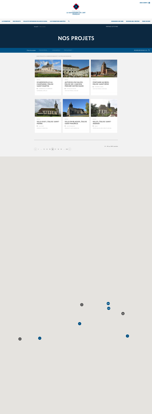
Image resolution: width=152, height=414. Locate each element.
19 (61, 149)
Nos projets (17, 21)
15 (49, 149)
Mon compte (144, 2)
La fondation (6, 21)
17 (55, 149)
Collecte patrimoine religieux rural (35, 21)
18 (58, 149)
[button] (123, 313)
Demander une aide (117, 21)
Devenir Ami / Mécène (132, 21)
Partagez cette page (112, 26)
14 (47, 149)
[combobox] (44, 50)
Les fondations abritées (57, 21)
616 (67, 149)
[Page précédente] (35, 149)
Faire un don (146, 21)
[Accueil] (76, 9)
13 (44, 149)
